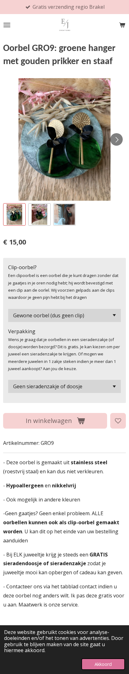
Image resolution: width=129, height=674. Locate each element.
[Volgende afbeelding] (116, 139)
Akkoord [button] (103, 664)
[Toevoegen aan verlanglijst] (118, 421)
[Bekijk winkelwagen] (122, 25)
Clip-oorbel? (22, 267)
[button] (14, 214)
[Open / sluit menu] (7, 25)
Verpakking (21, 331)
